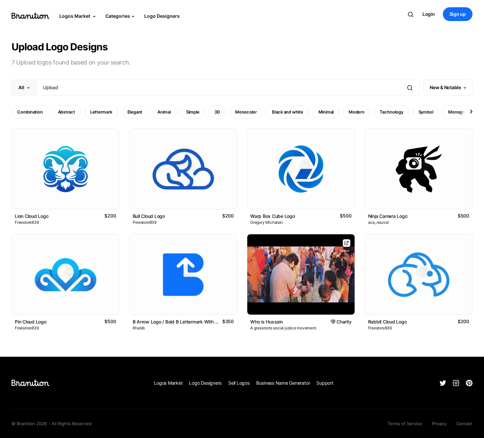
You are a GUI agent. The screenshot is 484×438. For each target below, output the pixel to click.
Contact (464, 423)
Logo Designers (162, 16)
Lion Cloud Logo (31, 216)
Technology (391, 112)
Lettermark (101, 112)
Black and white (287, 112)
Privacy (439, 423)
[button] (470, 111)
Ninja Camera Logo (388, 216)
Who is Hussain (266, 321)
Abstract (66, 112)
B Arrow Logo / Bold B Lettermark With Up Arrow (184, 321)
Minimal (326, 112)
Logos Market (75, 16)
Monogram (459, 112)
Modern (356, 112)
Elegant (134, 112)
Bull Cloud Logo (149, 216)
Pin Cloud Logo (30, 321)
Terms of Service (405, 423)
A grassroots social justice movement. (283, 327)
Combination (30, 112)
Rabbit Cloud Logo (387, 321)
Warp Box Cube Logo (272, 216)
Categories (117, 16)
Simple (193, 112)
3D (217, 112)
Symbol (425, 112)
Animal (164, 112)
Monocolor (246, 112)
